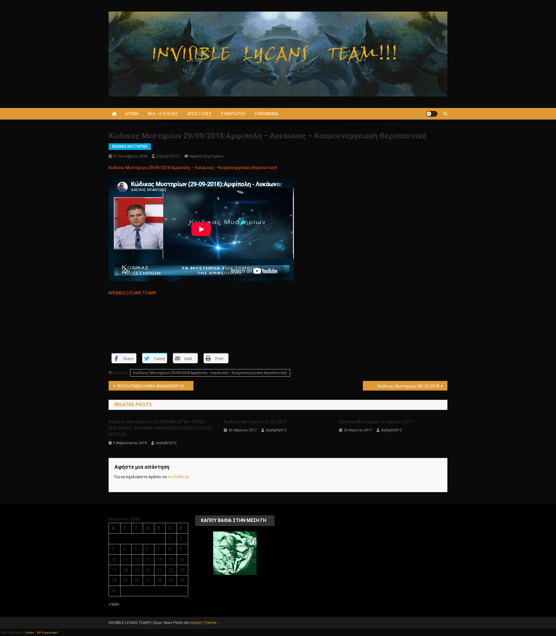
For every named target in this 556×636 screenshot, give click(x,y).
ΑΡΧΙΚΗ (131, 113)
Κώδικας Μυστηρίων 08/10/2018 (408, 386)
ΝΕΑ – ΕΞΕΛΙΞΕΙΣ (163, 113)
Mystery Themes (203, 623)
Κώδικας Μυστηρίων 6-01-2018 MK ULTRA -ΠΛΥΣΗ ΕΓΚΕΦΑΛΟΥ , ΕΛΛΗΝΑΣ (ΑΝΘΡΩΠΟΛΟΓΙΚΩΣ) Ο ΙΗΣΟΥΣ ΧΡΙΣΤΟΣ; (160, 428)
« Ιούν (114, 604)
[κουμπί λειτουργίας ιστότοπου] (432, 114)
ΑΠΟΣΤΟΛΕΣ (199, 113)
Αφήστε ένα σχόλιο (207, 156)
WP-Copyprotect (47, 633)
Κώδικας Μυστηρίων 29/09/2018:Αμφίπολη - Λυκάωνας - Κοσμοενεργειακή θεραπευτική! (210, 373)
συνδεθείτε (178, 476)
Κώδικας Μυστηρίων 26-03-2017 (255, 421)
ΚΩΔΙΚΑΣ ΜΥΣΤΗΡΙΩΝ (129, 146)
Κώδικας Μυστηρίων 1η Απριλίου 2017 (376, 421)
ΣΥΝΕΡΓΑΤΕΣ (233, 113)
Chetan (29, 633)
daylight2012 (168, 156)
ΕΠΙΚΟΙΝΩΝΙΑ (266, 113)
